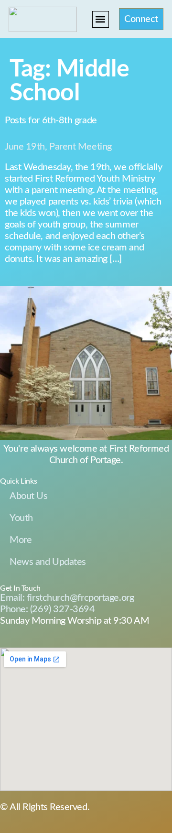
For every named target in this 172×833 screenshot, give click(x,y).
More (21, 540)
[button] (100, 19)
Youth (21, 518)
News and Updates (48, 562)
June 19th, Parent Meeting (58, 146)
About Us (28, 496)
